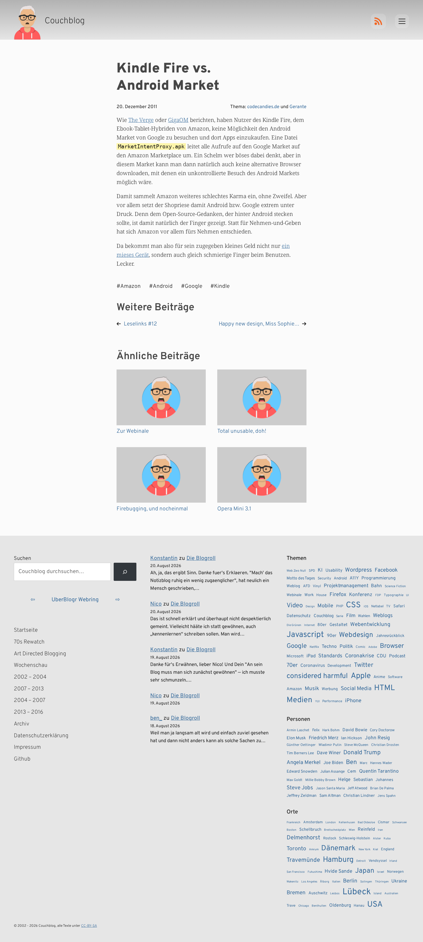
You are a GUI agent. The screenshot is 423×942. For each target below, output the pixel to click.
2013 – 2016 (28, 712)
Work (309, 595)
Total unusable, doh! (241, 431)
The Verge (141, 120)
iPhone (353, 701)
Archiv (21, 724)
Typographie (393, 595)
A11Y (354, 578)
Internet (309, 625)
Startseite (26, 630)
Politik (346, 647)
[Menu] (402, 21)
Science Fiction (395, 586)
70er (292, 665)
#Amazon (129, 286)
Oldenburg (340, 905)
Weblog (293, 586)
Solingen (366, 882)
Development (339, 665)
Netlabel (377, 606)
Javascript (305, 635)
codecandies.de (263, 107)
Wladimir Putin (330, 745)
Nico (156, 604)
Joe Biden (333, 763)
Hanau (359, 905)
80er (322, 624)
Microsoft (295, 656)
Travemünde (303, 860)
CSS (353, 605)
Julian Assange (332, 771)
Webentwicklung (370, 624)
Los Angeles (309, 882)
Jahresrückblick (390, 635)
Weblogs (383, 615)
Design (310, 606)
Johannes (384, 780)
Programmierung (378, 578)
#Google (191, 286)
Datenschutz (299, 616)
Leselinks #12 (140, 324)
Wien (352, 830)
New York (364, 849)
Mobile (325, 606)
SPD (312, 571)
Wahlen (364, 616)
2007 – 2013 (29, 689)
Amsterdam (313, 822)
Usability (333, 570)
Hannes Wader (381, 763)
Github (30, 760)
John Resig (377, 738)
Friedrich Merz (323, 738)
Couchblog (324, 616)
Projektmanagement (346, 586)
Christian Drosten (385, 745)
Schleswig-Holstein (354, 838)
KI (320, 570)
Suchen (22, 558)
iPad (311, 656)
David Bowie (354, 730)
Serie (339, 616)
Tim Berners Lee (300, 753)
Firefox (337, 594)
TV (388, 606)
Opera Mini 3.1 (234, 509)
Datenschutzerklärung (41, 735)
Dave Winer (329, 753)
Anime (379, 677)
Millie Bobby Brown (320, 780)
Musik (312, 688)
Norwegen (395, 872)
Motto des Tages (301, 578)
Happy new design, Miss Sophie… (259, 324)
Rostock (329, 838)
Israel (380, 872)
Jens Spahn (387, 796)
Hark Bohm (331, 730)
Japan (364, 871)
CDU (381, 656)
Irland (393, 861)
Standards (330, 656)
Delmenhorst (303, 838)
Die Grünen (294, 625)
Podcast (397, 656)
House (321, 595)
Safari (399, 606)
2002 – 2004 (30, 677)
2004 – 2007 (29, 700)
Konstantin (164, 558)
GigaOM (178, 120)
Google (297, 646)
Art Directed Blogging (40, 653)
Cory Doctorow (382, 730)
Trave (291, 905)
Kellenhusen (347, 822)
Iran (380, 830)
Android (340, 578)
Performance (332, 701)
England (387, 849)
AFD (306, 586)
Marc (363, 763)
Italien (336, 882)
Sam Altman (330, 795)
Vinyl (317, 586)
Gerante (297, 107)
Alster (377, 838)
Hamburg (338, 860)
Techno (329, 647)
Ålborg (324, 882)
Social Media (356, 688)
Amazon (294, 689)
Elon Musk (296, 738)
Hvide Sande (338, 871)
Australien (391, 893)
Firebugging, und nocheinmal (152, 509)
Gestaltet (338, 625)
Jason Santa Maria (330, 788)
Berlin (350, 881)
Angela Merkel (304, 762)
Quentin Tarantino (379, 771)
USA (375, 905)
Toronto (296, 849)
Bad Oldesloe (366, 822)
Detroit (361, 861)
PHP (339, 606)
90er (331, 636)
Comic (360, 647)
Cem (351, 771)
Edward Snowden (302, 771)
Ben (351, 762)
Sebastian (363, 780)
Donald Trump (362, 753)
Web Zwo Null (296, 571)
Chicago (303, 906)
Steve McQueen (356, 745)
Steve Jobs (300, 787)
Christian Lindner (359, 795)
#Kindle (220, 286)
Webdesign (356, 635)
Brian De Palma (382, 788)
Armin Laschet (298, 730)
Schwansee (399, 822)
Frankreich (293, 822)
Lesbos (335, 893)
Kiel (375, 849)
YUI (317, 701)
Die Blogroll (201, 558)
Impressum (27, 747)
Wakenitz (292, 882)
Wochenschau (30, 665)
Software (395, 677)
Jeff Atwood (357, 788)
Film (350, 616)
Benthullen (319, 906)
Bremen (296, 892)
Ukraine (399, 881)
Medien (299, 700)
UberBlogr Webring (75, 599)
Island (378, 893)
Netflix (314, 647)
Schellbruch (310, 829)
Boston (291, 830)
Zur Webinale (133, 431)
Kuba (387, 838)
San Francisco (296, 872)
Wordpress (358, 570)
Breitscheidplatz (335, 830)
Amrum (314, 849)
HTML (384, 688)
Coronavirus (312, 666)
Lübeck (356, 892)
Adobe (372, 647)
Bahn (376, 586)
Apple (361, 676)
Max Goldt (294, 780)
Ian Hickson (351, 738)
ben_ (156, 718)
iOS (366, 606)
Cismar (383, 822)
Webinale (294, 595)
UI (407, 595)
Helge (344, 780)
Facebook (386, 570)
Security (324, 578)
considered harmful (317, 676)
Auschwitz (317, 893)
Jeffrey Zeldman (302, 795)
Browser (392, 646)
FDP (378, 595)
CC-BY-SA (89, 926)
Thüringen (382, 882)
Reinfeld (366, 829)
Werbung (330, 689)
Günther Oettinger (301, 745)
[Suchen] (125, 572)
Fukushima (315, 872)
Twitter (363, 665)
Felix (316, 730)
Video (295, 606)
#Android (161, 286)
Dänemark (338, 848)
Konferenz (360, 595)
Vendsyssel (378, 861)
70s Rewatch (29, 642)
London (330, 822)
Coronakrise (359, 655)
